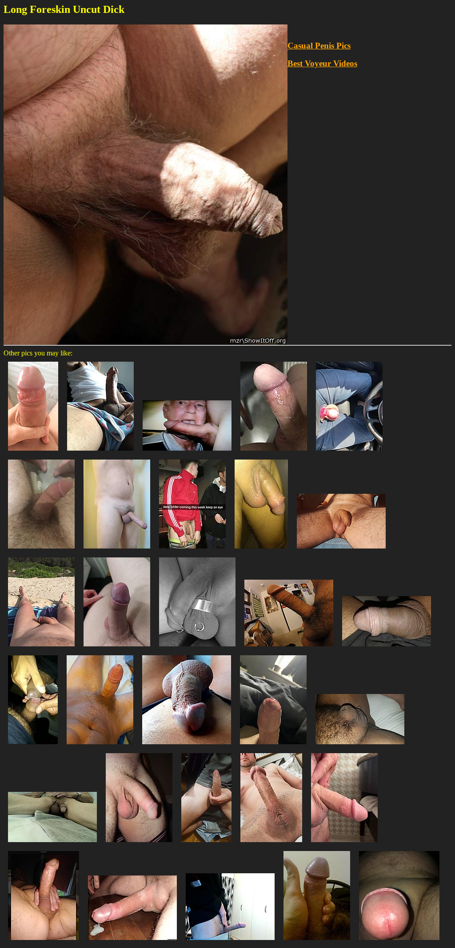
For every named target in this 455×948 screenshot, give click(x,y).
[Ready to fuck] (100, 746)
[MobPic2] (317, 942)
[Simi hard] (344, 844)
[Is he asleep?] (186, 746)
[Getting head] (187, 452)
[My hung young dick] (206, 844)
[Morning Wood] (289, 648)
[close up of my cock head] (399, 942)
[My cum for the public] (132, 942)
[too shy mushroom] (230, 942)
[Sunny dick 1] (341, 550)
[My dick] (117, 550)
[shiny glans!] (33, 452)
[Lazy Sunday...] (197, 648)
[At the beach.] (41, 648)
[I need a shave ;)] (41, 550)
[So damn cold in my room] (360, 746)
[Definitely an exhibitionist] (192, 550)
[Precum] (273, 746)
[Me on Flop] (139, 844)
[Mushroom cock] (271, 844)
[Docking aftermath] (33, 746)
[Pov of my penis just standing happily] (117, 648)
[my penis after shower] (261, 550)
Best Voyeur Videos (322, 63)
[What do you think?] (273, 452)
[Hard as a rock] (44, 942)
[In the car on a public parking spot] (349, 452)
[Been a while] (100, 452)
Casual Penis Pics (319, 45)
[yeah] (386, 648)
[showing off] (52, 844)
